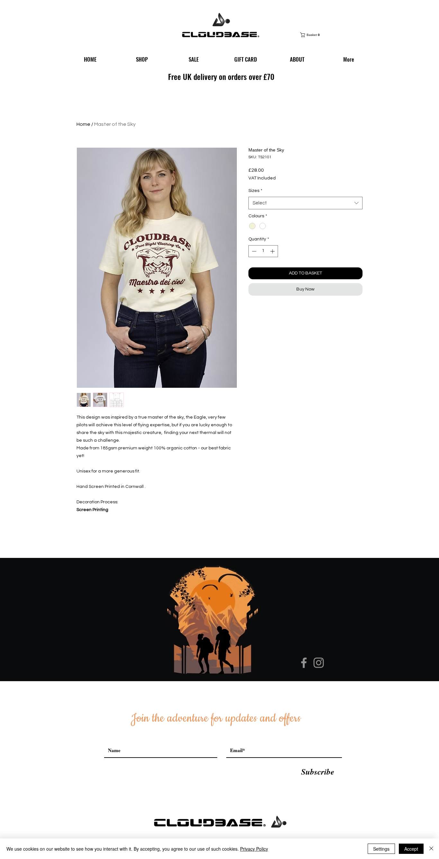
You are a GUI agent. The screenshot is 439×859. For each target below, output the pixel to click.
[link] (311, 34)
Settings (381, 849)
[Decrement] (253, 251)
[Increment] (273, 251)
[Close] (431, 849)
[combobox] (305, 203)
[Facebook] (304, 663)
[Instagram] (319, 663)
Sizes (255, 190)
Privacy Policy (254, 849)
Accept (411, 849)
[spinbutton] (263, 251)
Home (83, 124)
